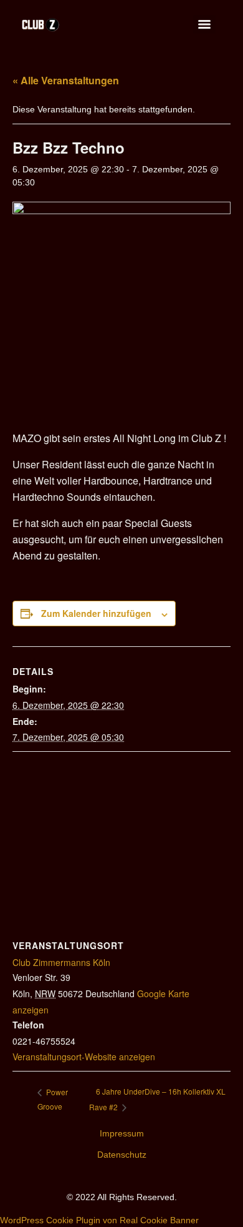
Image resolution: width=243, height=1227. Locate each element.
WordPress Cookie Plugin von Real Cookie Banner (99, 1220)
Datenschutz (121, 1155)
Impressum (122, 1133)
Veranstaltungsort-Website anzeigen (83, 1056)
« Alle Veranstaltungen (65, 80)
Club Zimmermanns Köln (61, 962)
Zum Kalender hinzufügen (96, 613)
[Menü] (204, 24)
